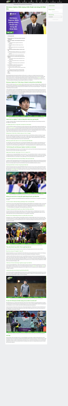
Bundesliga (34, 265)
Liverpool (13, 169)
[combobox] (55, 17)
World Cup (39, 77)
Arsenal (17, 169)
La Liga (43, 265)
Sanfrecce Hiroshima (12, 127)
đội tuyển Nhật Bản (18, 84)
